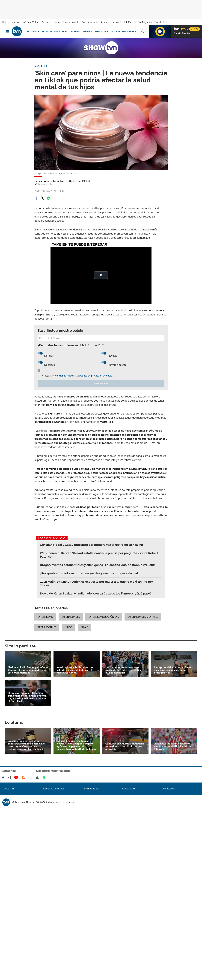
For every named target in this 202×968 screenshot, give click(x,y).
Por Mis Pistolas (182, 33)
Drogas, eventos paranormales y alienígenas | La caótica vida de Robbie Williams (97, 565)
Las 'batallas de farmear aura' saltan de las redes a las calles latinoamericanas (123, 670)
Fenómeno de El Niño (74, 22)
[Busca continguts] (142, 31)
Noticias (31, 31)
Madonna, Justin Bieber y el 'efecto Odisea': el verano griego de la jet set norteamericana (28, 670)
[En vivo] (176, 27)
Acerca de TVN (129, 788)
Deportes (59, 31)
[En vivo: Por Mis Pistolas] (160, 31)
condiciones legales (63, 375)
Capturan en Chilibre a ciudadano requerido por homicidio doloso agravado (124, 746)
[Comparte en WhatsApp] (48, 198)
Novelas (115, 31)
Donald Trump (162, 22)
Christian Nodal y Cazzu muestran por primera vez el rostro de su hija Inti (91, 544)
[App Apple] (38, 777)
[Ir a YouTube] (16, 777)
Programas (128, 31)
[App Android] (44, 777)
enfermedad (45, 616)
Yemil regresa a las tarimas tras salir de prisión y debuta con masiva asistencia (75, 670)
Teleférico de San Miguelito (138, 22)
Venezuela (93, 22)
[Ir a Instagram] (10, 777)
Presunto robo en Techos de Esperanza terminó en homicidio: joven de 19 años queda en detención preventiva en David (26, 745)
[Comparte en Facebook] (36, 198)
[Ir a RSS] (24, 777)
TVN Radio (75, 31)
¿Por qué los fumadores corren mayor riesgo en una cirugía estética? (89, 573)
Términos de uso (90, 788)
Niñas (84, 627)
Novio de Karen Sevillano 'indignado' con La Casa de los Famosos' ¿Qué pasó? (96, 593)
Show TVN (47, 31)
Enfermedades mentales (143, 616)
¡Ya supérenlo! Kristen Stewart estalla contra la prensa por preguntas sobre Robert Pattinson (99, 554)
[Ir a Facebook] (3, 777)
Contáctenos (168, 788)
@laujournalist (45, 184)
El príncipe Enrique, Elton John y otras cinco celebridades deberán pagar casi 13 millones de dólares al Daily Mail (27, 697)
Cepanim (46, 22)
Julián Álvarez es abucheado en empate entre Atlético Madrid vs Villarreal (172, 746)
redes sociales (47, 627)
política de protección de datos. (96, 375)
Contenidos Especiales (94, 31)
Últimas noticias (10, 22)
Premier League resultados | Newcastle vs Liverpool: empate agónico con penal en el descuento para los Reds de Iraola (76, 745)
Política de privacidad (53, 788)
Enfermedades (71, 616)
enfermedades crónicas (104, 616)
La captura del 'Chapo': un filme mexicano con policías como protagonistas (172, 670)
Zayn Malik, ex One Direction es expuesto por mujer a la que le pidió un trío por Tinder (96, 583)
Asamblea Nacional (111, 22)
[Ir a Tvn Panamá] (17, 31)
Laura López (49, 181)
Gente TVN (8, 788)
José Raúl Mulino (30, 22)
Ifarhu (57, 22)
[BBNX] (6, 802)
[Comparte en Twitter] (42, 198)
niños (68, 627)
